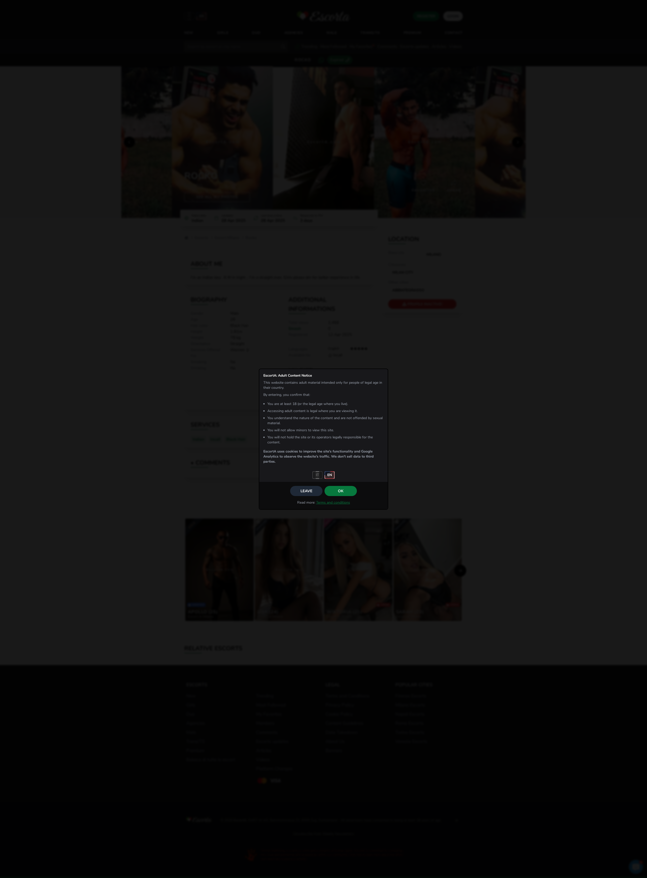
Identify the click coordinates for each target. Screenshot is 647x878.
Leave (306, 491)
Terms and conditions (333, 502)
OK (340, 491)
